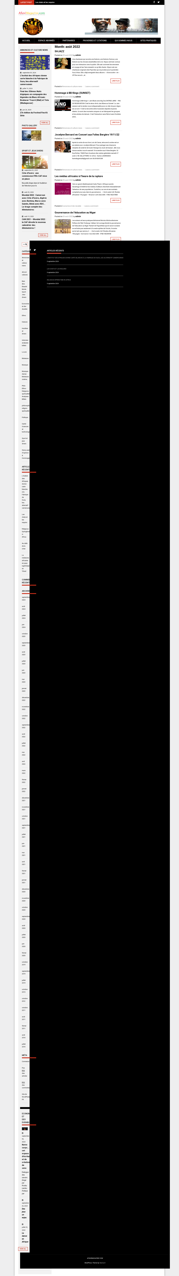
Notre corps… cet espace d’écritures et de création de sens (27, 1156)
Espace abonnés (46, 40)
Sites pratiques (148, 40)
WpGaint (102, 1263)
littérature (25, 358)
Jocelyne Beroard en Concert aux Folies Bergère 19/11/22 (87, 134)
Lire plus (115, 81)
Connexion (25, 1061)
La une (24, 352)
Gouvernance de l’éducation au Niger (75, 212)
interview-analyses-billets (25, 342)
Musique (25, 365)
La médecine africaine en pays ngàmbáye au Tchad (25, 563)
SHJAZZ (59, 51)
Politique (25, 417)
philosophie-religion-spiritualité (26, 408)
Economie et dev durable (71, 206)
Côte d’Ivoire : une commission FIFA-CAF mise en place (34, 176)
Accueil (26, 40)
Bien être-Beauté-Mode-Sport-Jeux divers (24, 289)
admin (78, 55)
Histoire (24, 322)
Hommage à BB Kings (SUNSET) (72, 92)
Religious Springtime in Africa (59, 280)
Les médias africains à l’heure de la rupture (79, 176)
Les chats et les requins (45, 2)
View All (43, 235)
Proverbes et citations (95, 40)
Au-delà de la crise (24, 546)
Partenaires (69, 40)
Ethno (24, 315)
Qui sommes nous (123, 40)
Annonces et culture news (72, 86)
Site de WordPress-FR (26, 1096)
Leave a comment (92, 86)
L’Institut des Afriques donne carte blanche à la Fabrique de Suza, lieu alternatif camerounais (85, 258)
